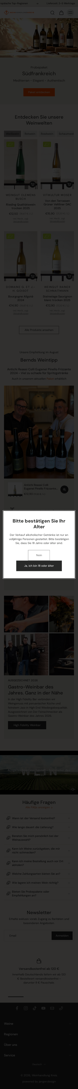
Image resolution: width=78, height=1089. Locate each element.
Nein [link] (39, 555)
